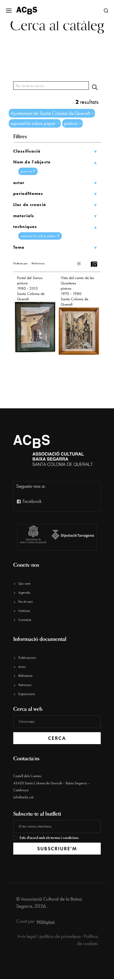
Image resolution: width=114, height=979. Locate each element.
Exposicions (26, 694)
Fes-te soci (25, 601)
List (73, 264)
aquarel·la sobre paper (38, 236)
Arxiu (22, 666)
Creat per (26, 921)
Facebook (31, 501)
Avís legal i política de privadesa (49, 936)
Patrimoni (25, 685)
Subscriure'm (57, 849)
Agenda (24, 592)
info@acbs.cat (23, 797)
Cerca (57, 738)
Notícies (24, 611)
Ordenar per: (20, 263)
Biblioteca (25, 675)
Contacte (24, 620)
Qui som (24, 583)
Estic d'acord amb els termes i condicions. (49, 837)
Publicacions (27, 657)
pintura (26, 171)
